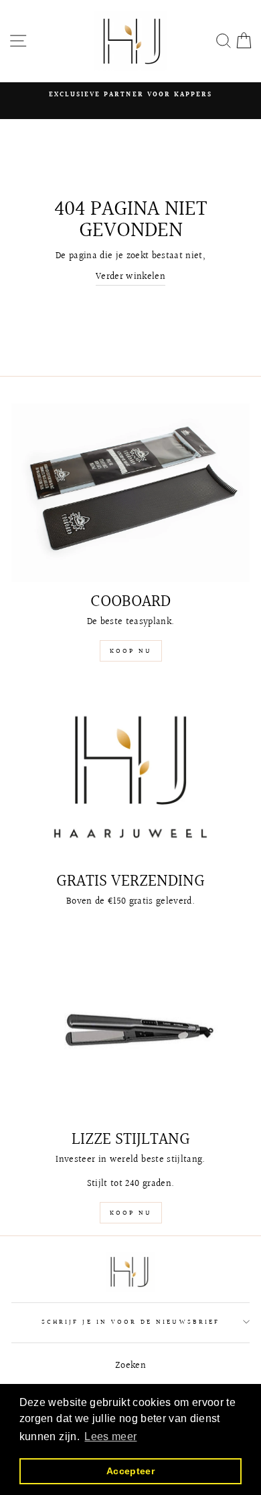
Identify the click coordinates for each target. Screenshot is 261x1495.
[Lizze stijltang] (130, 1030)
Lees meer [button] (110, 1436)
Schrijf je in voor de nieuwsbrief (130, 1321)
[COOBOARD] (130, 492)
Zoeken (130, 1366)
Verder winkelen (130, 277)
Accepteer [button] (130, 1471)
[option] (130, 94)
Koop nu (131, 650)
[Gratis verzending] (130, 772)
